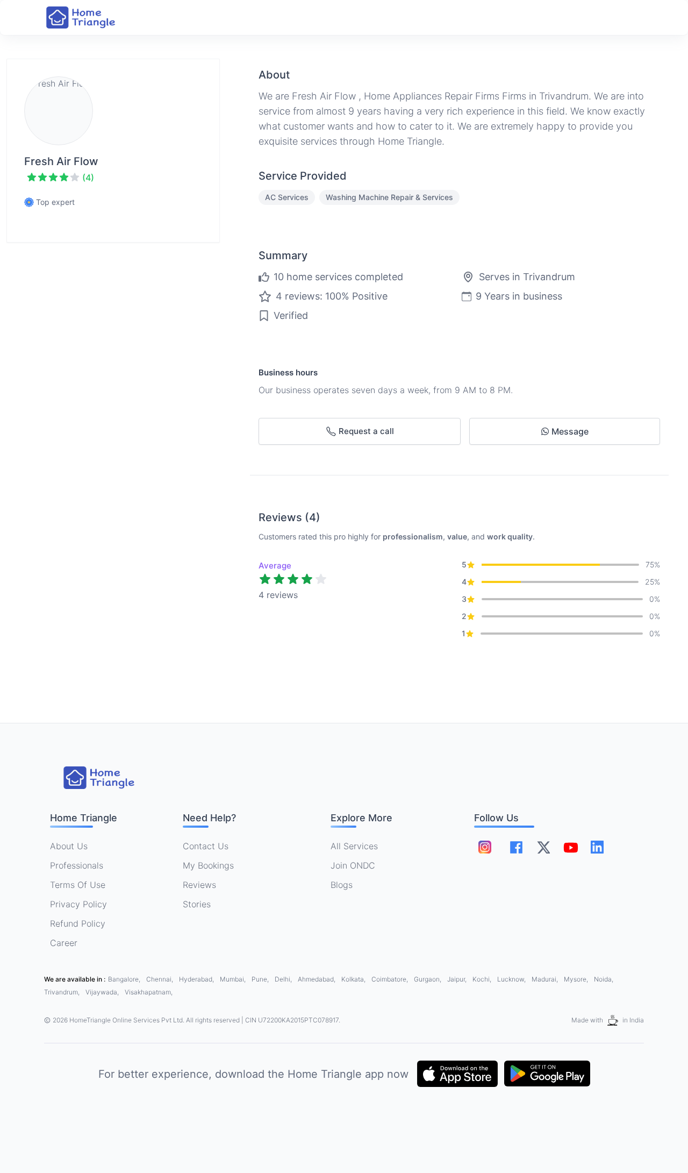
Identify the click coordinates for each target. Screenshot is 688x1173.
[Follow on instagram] (485, 847)
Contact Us (205, 846)
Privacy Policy (78, 904)
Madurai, (546, 979)
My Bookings (208, 865)
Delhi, (284, 979)
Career (63, 942)
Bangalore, (125, 979)
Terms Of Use (77, 884)
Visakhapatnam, (149, 992)
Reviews (199, 884)
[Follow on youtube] (570, 847)
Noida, (603, 979)
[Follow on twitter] (543, 847)
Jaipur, (457, 979)
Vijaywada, (102, 992)
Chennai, (160, 979)
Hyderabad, (197, 979)
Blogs (342, 884)
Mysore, (577, 979)
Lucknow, (512, 979)
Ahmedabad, (317, 979)
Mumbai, (233, 979)
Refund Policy (77, 923)
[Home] (91, 17)
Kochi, (482, 979)
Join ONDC (353, 865)
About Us (69, 846)
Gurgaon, (428, 979)
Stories (197, 904)
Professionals (76, 865)
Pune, (261, 979)
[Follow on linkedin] (597, 847)
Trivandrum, (62, 992)
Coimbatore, (390, 979)
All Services (354, 846)
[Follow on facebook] (516, 847)
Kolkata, (354, 979)
